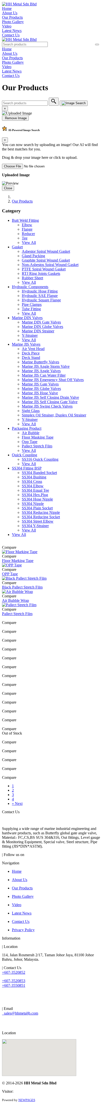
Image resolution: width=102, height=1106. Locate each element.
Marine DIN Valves (27, 318)
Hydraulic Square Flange (41, 300)
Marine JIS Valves (26, 344)
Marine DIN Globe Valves (42, 326)
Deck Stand (31, 357)
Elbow (27, 225)
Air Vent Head (33, 349)
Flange (27, 229)
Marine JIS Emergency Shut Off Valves (53, 380)
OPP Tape (10, 574)
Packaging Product (26, 428)
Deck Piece (31, 353)
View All (29, 242)
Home (7, 8)
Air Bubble (30, 433)
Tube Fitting (31, 309)
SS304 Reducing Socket (41, 517)
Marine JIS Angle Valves (41, 371)
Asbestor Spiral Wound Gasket (46, 251)
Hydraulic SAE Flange (40, 296)
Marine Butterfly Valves (40, 362)
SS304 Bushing (34, 477)
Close (8, 188)
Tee (24, 238)
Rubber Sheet (32, 278)
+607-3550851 (13, 985)
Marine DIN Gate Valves (41, 322)
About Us (9, 13)
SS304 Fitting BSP (27, 468)
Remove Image (15, 118)
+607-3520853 (13, 981)
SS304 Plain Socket (37, 508)
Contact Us (11, 35)
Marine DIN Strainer (38, 331)
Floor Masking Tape (37, 437)
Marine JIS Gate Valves (40, 384)
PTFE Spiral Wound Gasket (44, 269)
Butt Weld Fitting (25, 220)
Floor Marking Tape (17, 561)
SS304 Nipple (33, 503)
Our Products (12, 17)
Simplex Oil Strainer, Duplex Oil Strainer (54, 415)
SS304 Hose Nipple (37, 499)
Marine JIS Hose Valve (40, 393)
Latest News (12, 31)
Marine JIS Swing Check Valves (47, 406)
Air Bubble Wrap (15, 600)
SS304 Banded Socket (39, 473)
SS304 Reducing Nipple (41, 512)
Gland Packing (33, 256)
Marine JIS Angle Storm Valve (46, 366)
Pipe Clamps (32, 304)
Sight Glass (31, 411)
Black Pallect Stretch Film (22, 587)
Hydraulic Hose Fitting (40, 291)
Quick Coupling (24, 455)
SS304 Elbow (33, 486)
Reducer (28, 234)
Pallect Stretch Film (37, 446)
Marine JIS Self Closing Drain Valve (50, 397)
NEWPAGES (26, 1100)
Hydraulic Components (30, 287)
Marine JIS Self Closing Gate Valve (49, 402)
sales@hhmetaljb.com (20, 1013)
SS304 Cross (32, 481)
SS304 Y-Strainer (35, 526)
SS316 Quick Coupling (40, 459)
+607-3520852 (13, 972)
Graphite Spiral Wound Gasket (46, 260)
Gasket (17, 247)
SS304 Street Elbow (37, 521)
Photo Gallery (13, 22)
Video (6, 26)
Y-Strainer (30, 335)
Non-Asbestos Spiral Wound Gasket (50, 265)
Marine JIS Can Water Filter (44, 375)
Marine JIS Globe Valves (41, 388)
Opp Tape (29, 442)
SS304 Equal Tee (35, 490)
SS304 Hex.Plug (35, 495)
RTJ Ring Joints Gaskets (41, 273)
